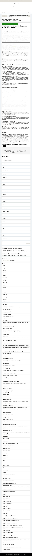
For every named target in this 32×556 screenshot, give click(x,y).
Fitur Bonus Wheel (8, 144)
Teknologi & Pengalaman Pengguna (7, 506)
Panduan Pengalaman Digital (7, 412)
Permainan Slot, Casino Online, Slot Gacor (8, 445)
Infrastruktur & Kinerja (6, 363)
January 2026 (4, 275)
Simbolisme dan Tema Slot (6, 450)
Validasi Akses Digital (6, 551)
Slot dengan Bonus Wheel (23, 144)
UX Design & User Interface (6, 549)
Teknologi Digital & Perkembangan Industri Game (9, 515)
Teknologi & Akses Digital (6, 496)
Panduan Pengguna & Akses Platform (8, 414)
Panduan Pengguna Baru (6, 417)
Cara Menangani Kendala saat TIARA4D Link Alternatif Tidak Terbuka (12, 248)
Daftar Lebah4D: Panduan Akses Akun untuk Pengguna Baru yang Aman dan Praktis (14, 255)
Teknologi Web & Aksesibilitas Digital (8, 532)
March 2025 (4, 292)
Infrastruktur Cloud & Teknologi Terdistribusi (9, 365)
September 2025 (5, 282)
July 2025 (4, 285)
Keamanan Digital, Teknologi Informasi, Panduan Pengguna (11, 381)
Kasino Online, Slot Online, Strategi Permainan (9, 373)
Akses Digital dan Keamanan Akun (7, 309)
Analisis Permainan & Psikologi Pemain (8, 316)
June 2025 (4, 287)
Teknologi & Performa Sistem (7, 508)
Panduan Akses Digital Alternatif (7, 399)
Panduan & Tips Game (6, 394)
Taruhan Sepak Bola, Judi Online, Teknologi (9, 491)
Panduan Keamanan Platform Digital (8, 405)
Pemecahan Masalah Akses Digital (7, 430)
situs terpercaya (5, 208)
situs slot (4, 221)
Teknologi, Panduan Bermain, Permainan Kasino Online (10, 537)
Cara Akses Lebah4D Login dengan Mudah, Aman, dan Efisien (11, 253)
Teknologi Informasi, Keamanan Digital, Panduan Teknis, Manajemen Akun (13, 527)
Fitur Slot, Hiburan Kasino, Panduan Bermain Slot (9, 340)
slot (14, 46)
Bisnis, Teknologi (5, 320)
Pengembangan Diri (5, 436)
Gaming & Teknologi (5, 356)
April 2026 (4, 270)
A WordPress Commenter (6, 260)
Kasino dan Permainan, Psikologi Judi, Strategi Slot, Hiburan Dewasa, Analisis (13, 370)
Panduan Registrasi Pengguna (7, 422)
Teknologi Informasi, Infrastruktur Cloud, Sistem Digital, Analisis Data (12, 525)
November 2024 (5, 299)
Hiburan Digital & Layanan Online (7, 361)
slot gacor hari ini (5, 170)
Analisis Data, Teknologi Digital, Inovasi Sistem (9, 311)
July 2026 (4, 265)
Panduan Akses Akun (6, 396)
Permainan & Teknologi (6, 438)
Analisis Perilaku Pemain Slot (7, 314)
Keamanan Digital (5, 377)
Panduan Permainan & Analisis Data (8, 419)
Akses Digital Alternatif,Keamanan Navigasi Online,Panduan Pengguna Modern (13, 307)
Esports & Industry (5, 336)
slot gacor (4, 174)
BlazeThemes (24, 554)
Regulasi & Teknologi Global (6, 448)
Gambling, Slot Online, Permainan (7, 342)
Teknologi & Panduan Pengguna (7, 503)
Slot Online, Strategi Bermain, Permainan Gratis (9, 483)
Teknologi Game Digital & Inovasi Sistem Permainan (10, 523)
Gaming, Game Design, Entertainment (8, 358)
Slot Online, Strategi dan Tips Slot (7, 485)
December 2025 (5, 277)
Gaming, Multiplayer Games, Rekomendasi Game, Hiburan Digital (12, 360)
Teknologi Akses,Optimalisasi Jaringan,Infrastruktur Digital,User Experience (13, 511)
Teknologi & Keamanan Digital (7, 501)
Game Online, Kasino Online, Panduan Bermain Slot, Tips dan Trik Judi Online (13, 351)
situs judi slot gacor (5, 455)
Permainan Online (5, 441)
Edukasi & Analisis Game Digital (7, 328)
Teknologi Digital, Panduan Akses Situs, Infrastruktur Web (11, 520)
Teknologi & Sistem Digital (6, 510)
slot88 (3, 235)
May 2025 (4, 289)
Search (3, 241)
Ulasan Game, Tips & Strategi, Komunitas (8, 544)
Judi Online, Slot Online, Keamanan (7, 368)
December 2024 (5, 297)
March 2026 (4, 272)
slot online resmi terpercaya (6, 478)
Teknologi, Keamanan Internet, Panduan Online (9, 535)
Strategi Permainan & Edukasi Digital (8, 489)
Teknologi (4, 494)
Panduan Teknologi (5, 428)
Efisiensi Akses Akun (6, 334)
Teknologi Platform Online (6, 530)
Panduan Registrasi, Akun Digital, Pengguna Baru (9, 424)
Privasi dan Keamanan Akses (7, 446)
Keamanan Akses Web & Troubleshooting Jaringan (10, 375)
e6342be (4, 29)
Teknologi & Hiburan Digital (6, 498)
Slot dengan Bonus (15, 144)
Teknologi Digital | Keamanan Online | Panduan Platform (10, 518)
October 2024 (4, 301)
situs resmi (4, 458)
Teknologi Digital (5, 513)
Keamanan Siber (5, 386)
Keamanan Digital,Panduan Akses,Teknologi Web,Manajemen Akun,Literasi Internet (14, 383)
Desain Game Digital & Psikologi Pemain (8, 326)
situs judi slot (4, 453)
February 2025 (5, 294)
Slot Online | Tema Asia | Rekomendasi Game (9, 474)
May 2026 (4, 268)
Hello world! (12, 260)
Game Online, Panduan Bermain (7, 353)
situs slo (4, 460)
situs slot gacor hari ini (6, 211)
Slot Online (4, 472)
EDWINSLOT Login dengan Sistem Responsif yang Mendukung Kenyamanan (16, 15)
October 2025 (4, 280)
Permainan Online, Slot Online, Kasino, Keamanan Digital (10, 443)
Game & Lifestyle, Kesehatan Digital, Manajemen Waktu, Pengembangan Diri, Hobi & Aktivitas (15, 345)
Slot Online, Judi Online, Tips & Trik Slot (8, 480)
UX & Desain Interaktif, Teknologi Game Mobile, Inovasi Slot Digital (12, 547)
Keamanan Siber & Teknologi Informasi (8, 388)
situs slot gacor (5, 177)
